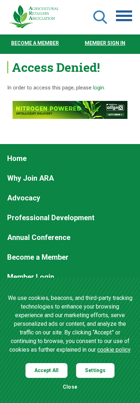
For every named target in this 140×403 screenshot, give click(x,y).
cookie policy (114, 349)
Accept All (46, 370)
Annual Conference (38, 238)
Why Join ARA (30, 178)
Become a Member (35, 43)
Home (17, 159)
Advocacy (23, 198)
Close (70, 387)
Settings (95, 370)
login (98, 88)
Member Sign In (105, 43)
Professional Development (50, 218)
